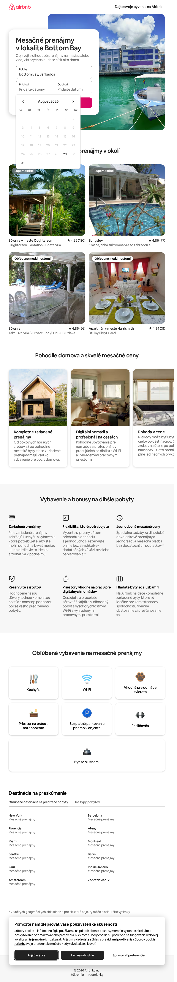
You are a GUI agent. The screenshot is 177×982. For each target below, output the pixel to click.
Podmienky (95, 975)
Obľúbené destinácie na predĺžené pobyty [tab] (38, 802)
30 (73, 154)
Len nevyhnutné (82, 955)
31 (22, 163)
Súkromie (77, 975)
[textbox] (35, 89)
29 (65, 154)
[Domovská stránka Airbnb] (20, 7)
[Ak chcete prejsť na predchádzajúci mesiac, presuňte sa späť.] (23, 101)
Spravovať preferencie (129, 955)
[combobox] (54, 74)
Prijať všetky (36, 955)
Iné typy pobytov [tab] (87, 802)
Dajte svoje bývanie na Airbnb (139, 7)
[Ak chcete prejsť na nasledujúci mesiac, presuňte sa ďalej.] (73, 101)
